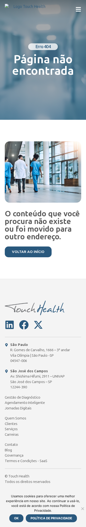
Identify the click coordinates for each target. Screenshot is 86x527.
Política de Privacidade (51, 518)
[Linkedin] (9, 325)
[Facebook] (24, 325)
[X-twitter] (38, 325)
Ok (16, 518)
